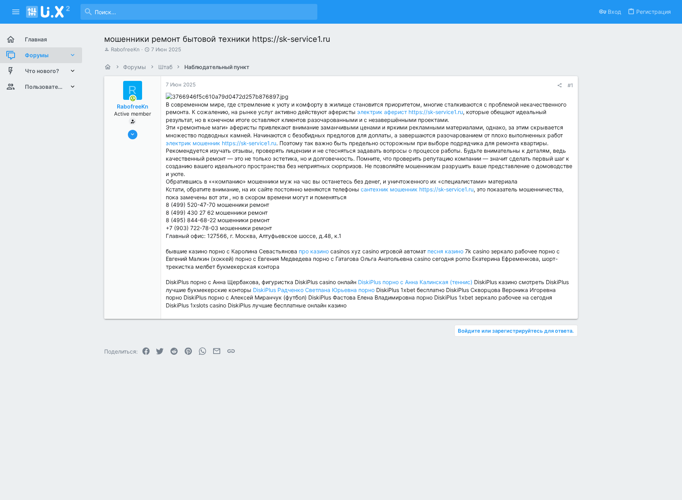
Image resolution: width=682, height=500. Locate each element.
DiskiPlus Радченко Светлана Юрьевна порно (314, 290)
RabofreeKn (125, 49)
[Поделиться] (559, 85)
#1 (570, 85)
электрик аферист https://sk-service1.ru (410, 112)
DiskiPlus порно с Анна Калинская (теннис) (415, 282)
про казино (314, 251)
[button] (16, 12)
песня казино (445, 251)
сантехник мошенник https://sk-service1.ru (417, 189)
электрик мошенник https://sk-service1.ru (221, 143)
